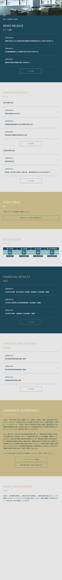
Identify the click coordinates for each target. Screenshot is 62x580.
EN (55, 2)
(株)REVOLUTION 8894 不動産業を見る (31, 218)
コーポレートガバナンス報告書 (31, 459)
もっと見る (31, 71)
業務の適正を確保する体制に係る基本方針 (31, 465)
